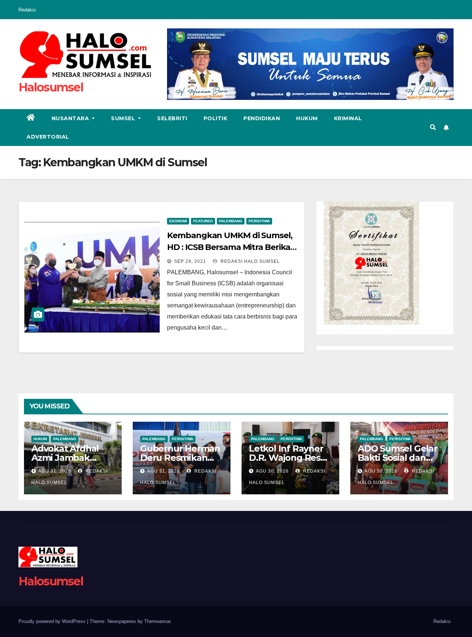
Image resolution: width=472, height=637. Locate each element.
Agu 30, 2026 (272, 471)
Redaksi (27, 10)
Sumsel (124, 118)
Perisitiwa (259, 221)
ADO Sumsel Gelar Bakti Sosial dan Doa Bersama (397, 457)
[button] (433, 127)
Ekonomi (178, 221)
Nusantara (71, 118)
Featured (203, 221)
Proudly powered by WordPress (52, 621)
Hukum (307, 118)
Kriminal (348, 118)
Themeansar (157, 621)
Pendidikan (261, 118)
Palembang (230, 221)
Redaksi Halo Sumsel (249, 261)
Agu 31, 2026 (54, 471)
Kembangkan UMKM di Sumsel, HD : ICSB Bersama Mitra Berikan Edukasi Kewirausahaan (231, 247)
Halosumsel (50, 87)
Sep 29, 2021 (190, 261)
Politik (216, 118)
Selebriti (172, 118)
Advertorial (48, 136)
